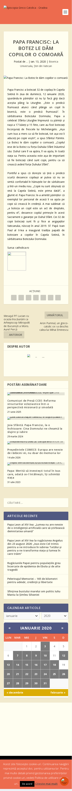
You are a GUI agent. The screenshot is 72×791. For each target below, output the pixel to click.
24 (45, 674)
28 (17, 683)
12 (63, 655)
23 (35, 674)
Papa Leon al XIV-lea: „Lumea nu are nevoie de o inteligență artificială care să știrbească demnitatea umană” (35, 528)
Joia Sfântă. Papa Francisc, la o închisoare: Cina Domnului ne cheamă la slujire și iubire (34, 428)
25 (54, 674)
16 (35, 665)
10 (45, 655)
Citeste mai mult (46, 783)
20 (8, 674)
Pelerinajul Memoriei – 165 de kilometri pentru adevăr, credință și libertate (32, 580)
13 (8, 665)
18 (54, 665)
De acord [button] (27, 783)
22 (26, 674)
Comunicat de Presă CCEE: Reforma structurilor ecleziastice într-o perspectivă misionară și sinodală (31, 404)
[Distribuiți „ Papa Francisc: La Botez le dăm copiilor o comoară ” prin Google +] (28, 297)
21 (17, 674)
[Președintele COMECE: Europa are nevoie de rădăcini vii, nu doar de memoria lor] (36, 442)
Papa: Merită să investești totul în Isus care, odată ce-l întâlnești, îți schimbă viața (33, 474)
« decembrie (15, 692)
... (27, 61)
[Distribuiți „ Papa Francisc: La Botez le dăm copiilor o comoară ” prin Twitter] (21, 297)
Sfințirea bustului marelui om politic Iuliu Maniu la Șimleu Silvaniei (33, 593)
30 (35, 683)
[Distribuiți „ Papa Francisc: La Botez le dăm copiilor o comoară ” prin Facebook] (13, 297)
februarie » (57, 692)
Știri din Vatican (43, 66)
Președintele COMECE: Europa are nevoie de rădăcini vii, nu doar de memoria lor (35, 451)
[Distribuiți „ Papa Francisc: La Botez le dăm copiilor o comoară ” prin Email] (50, 297)
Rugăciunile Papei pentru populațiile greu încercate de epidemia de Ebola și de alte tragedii (34, 566)
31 (45, 683)
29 (26, 683)
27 (8, 683)
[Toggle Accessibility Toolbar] (64, 781)
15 (26, 665)
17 (45, 665)
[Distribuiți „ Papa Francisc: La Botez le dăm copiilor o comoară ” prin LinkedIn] (43, 297)
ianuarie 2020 (36, 628)
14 (17, 665)
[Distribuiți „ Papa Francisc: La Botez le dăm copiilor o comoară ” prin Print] (58, 297)
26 (63, 674)
